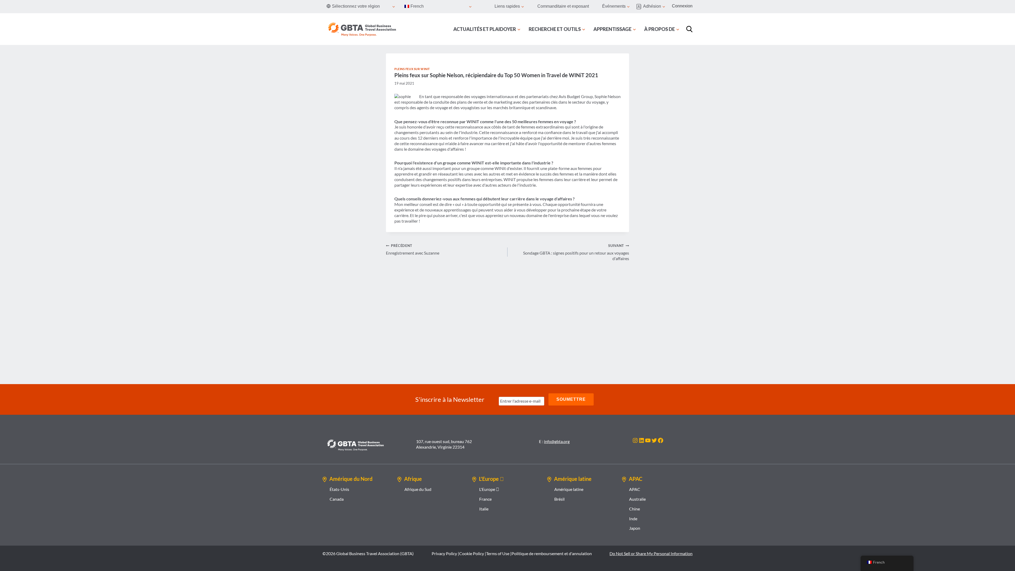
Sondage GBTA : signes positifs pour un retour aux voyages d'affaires (576, 252)
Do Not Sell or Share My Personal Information (651, 553)
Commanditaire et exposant (563, 6)
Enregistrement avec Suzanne (412, 249)
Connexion (682, 6)
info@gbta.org (557, 441)
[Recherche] (689, 29)
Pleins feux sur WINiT (412, 69)
